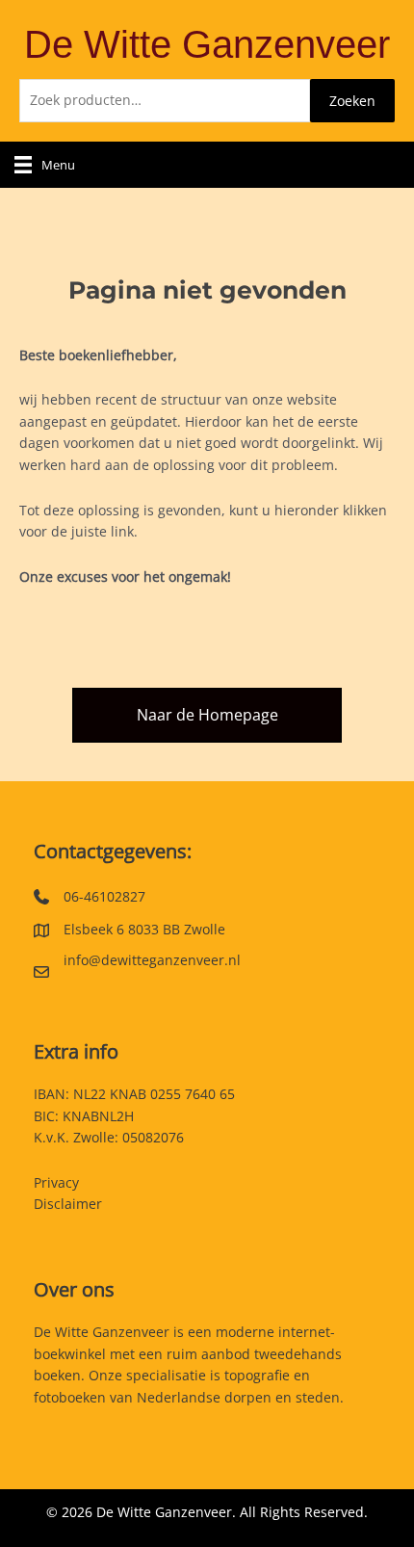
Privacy (56, 1182)
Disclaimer (68, 1203)
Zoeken (352, 101)
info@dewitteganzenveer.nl (152, 960)
